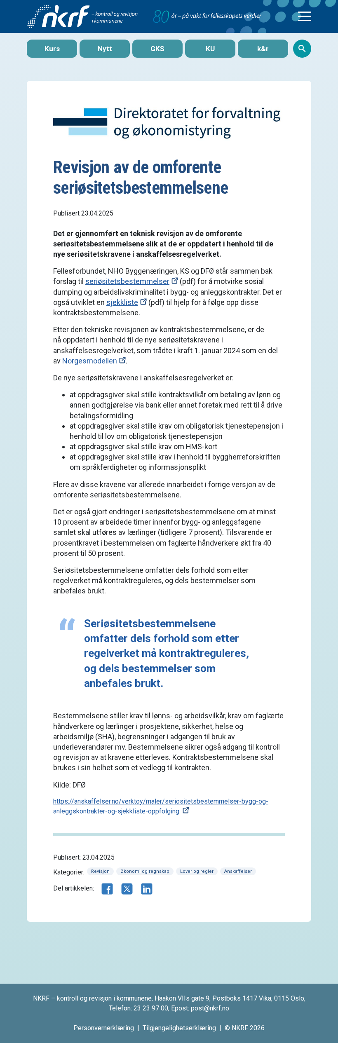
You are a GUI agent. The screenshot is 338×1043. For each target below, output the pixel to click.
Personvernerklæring (103, 1028)
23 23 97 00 (151, 1008)
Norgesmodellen (89, 360)
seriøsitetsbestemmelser (127, 281)
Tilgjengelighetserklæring (179, 1028)
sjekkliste (122, 302)
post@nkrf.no (210, 1008)
